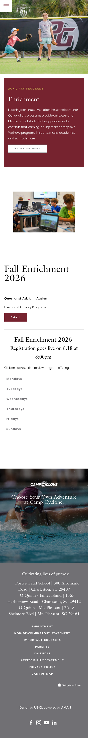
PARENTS (42, 646)
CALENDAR (42, 653)
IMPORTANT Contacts (42, 640)
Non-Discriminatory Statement (42, 633)
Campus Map (42, 673)
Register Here (28, 148)
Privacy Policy (42, 667)
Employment (42, 626)
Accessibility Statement (42, 660)
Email (16, 317)
